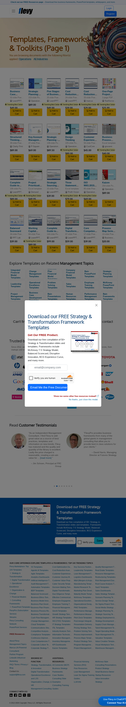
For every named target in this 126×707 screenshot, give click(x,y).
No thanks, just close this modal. (83, 399)
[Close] (96, 305)
